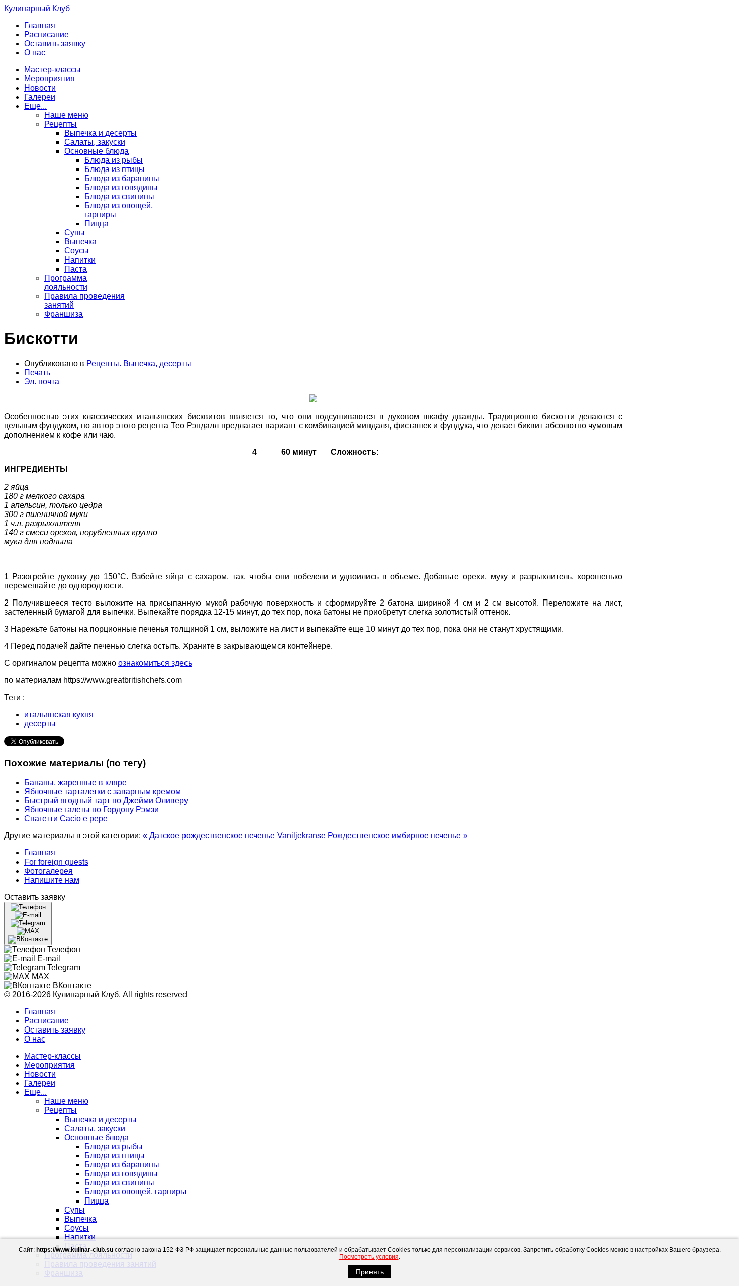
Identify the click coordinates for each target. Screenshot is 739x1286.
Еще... (35, 106)
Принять (370, 1272)
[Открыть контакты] (28, 923)
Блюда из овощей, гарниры (135, 1191)
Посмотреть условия (369, 1256)
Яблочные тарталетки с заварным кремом (102, 791)
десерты (40, 723)
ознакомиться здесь (155, 663)
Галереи (39, 97)
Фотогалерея (48, 871)
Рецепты (60, 124)
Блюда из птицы (114, 169)
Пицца (96, 223)
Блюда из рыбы (113, 160)
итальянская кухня (59, 714)
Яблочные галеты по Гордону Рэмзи (91, 809)
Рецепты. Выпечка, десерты (138, 363)
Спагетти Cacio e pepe (66, 818)
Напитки (80, 259)
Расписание (46, 34)
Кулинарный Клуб (37, 8)
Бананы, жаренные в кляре (75, 782)
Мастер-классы (52, 69)
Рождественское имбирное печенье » (398, 835)
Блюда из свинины (119, 196)
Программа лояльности (65, 282)
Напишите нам (51, 880)
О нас (34, 52)
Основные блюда (96, 151)
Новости (40, 87)
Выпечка (80, 241)
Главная (39, 25)
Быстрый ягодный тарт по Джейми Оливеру (106, 800)
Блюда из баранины (121, 178)
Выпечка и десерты (100, 133)
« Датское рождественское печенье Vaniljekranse (234, 835)
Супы (74, 232)
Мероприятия (49, 78)
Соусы (76, 250)
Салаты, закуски (94, 142)
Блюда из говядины (121, 187)
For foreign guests (56, 862)
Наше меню (66, 115)
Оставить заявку (54, 43)
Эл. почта (41, 381)
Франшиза (63, 314)
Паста (75, 269)
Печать (37, 372)
